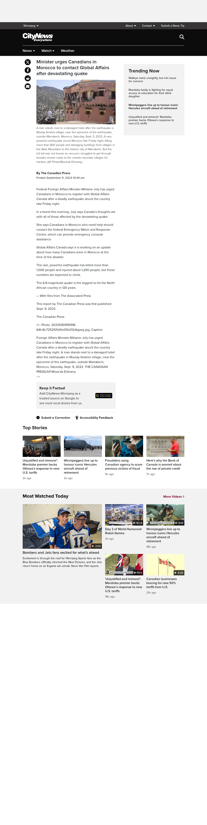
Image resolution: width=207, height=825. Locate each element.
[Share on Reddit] (28, 78)
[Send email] (28, 86)
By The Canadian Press (53, 173)
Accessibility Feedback (96, 418)
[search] (182, 37)
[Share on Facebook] (28, 70)
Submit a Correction (55, 418)
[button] (130, 25)
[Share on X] (28, 62)
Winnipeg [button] (29, 25)
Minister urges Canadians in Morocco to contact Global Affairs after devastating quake (72, 67)
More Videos (172, 497)
